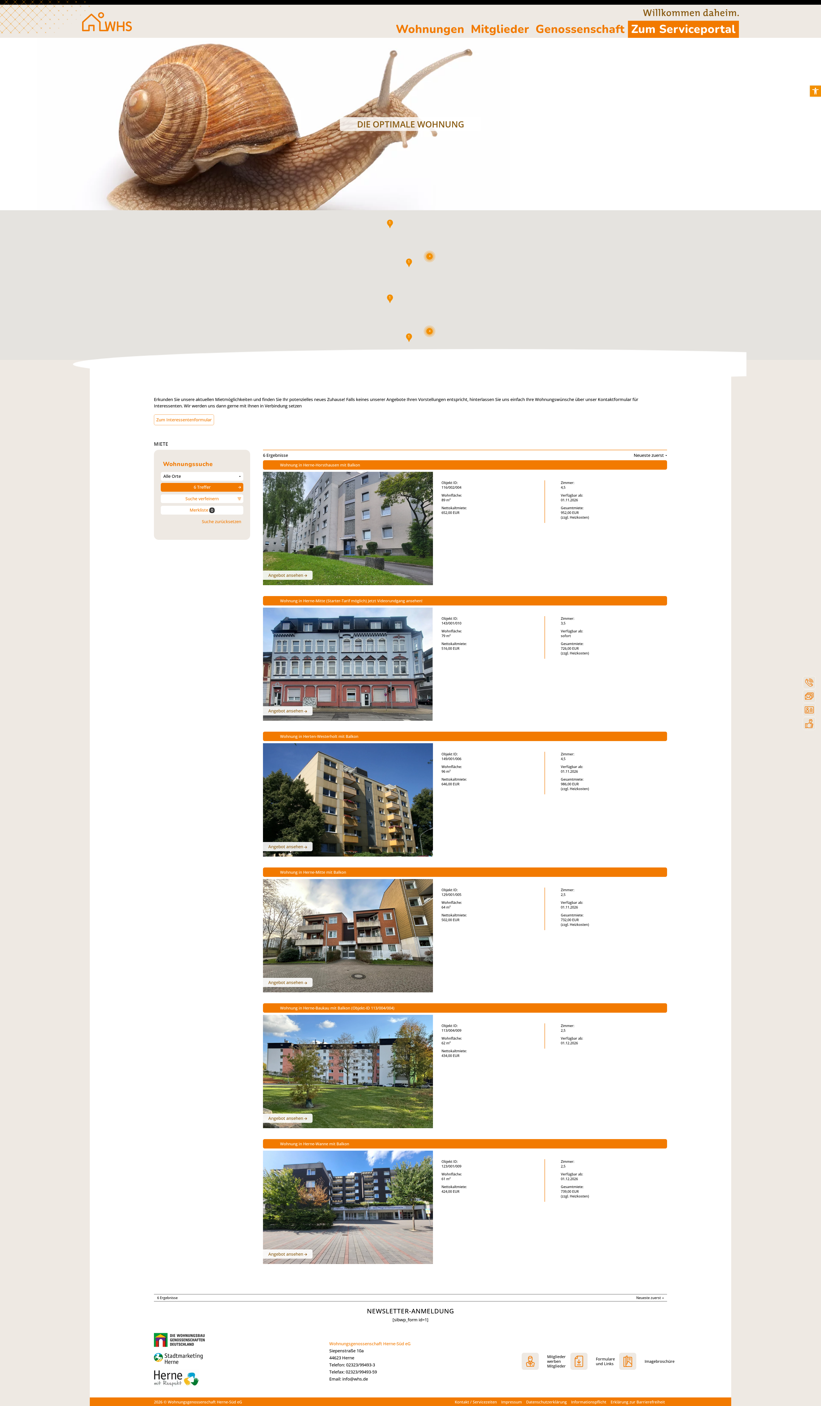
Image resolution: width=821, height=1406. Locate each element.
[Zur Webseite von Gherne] (180, 1339)
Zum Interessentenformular (184, 420)
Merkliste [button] (201, 510)
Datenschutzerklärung (546, 1402)
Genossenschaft (580, 29)
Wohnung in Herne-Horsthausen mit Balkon (320, 465)
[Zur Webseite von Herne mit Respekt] (186, 1380)
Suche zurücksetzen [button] (221, 521)
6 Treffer (202, 487)
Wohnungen (430, 29)
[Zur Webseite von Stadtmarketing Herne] (186, 1359)
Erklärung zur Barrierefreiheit (638, 1402)
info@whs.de (355, 1379)
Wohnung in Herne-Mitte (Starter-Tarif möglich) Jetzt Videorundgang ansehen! (351, 600)
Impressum (511, 1402)
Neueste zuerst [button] (649, 455)
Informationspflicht (588, 1402)
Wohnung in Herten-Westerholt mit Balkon (319, 736)
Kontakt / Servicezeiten (476, 1402)
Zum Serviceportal (683, 29)
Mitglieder (500, 29)
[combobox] (202, 476)
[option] (410, 124)
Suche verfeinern (202, 499)
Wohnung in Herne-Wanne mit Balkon (314, 1143)
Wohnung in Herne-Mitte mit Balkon (313, 872)
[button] (815, 91)
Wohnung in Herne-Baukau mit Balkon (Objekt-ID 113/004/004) (337, 1008)
